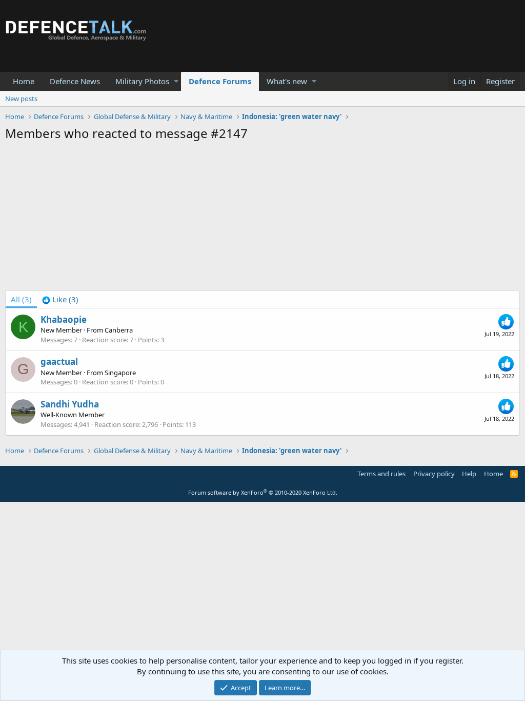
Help (469, 473)
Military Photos (142, 81)
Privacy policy (434, 473)
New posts (21, 98)
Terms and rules (381, 473)
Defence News (75, 81)
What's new (287, 81)
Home (23, 81)
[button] (176, 81)
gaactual (59, 361)
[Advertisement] (262, 218)
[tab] (60, 299)
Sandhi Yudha (70, 404)
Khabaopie (64, 319)
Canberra (119, 330)
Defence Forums (220, 81)
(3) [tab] (21, 299)
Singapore (120, 372)
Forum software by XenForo (262, 492)
